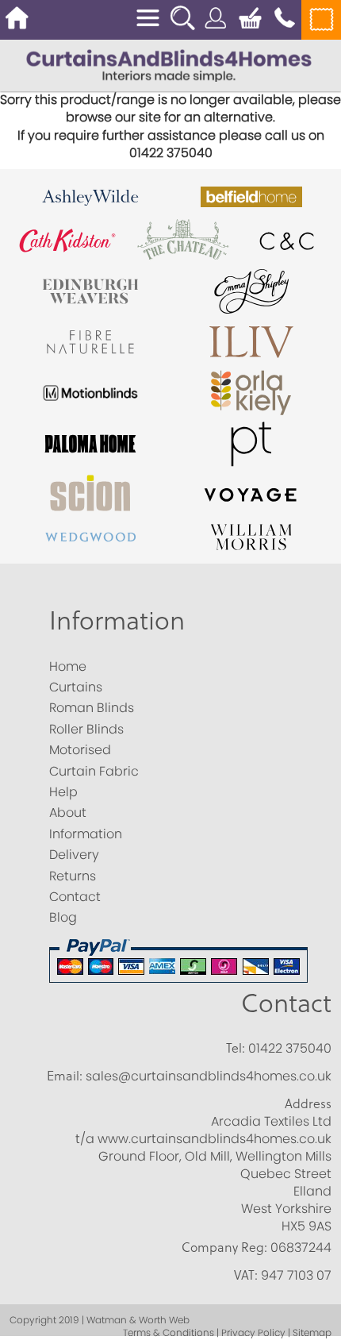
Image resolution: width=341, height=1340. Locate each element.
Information (117, 619)
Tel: (235, 1048)
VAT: (246, 1275)
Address (308, 1103)
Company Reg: (224, 1247)
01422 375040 (289, 1048)
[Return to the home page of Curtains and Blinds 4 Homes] (169, 65)
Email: (64, 1075)
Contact (286, 1002)
